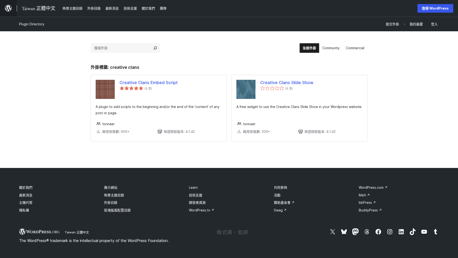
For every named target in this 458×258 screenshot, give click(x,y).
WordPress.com (373, 187)
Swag (280, 210)
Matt (364, 195)
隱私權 (24, 210)
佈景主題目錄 (114, 195)
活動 (277, 195)
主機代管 (25, 202)
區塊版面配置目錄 (117, 210)
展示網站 (110, 187)
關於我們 (25, 187)
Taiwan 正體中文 (77, 232)
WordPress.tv (201, 210)
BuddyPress (370, 210)
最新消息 (25, 195)
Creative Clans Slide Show (286, 82)
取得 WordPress (435, 8)
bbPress (367, 202)
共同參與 (280, 187)
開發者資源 (197, 202)
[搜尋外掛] (155, 48)
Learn (193, 187)
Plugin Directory (31, 24)
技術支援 (195, 195)
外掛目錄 (110, 202)
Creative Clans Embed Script (149, 82)
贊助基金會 (284, 202)
